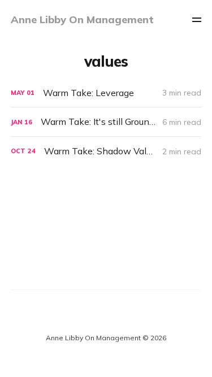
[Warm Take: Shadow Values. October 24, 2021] (106, 151)
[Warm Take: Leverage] (106, 93)
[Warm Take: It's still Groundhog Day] (106, 121)
